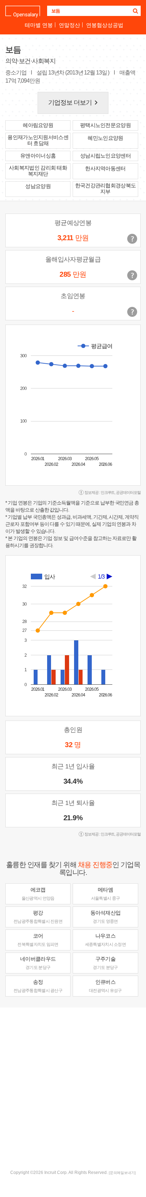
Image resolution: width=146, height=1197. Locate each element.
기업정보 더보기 (74, 102)
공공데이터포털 (128, 492)
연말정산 (69, 25)
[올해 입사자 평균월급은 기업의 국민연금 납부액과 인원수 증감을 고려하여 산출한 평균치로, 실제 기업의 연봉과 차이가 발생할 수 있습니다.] (132, 275)
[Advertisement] (73, 1088)
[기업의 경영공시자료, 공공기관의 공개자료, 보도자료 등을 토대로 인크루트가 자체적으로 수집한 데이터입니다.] (132, 312)
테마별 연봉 (39, 25)
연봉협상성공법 (104, 25)
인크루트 (108, 492)
